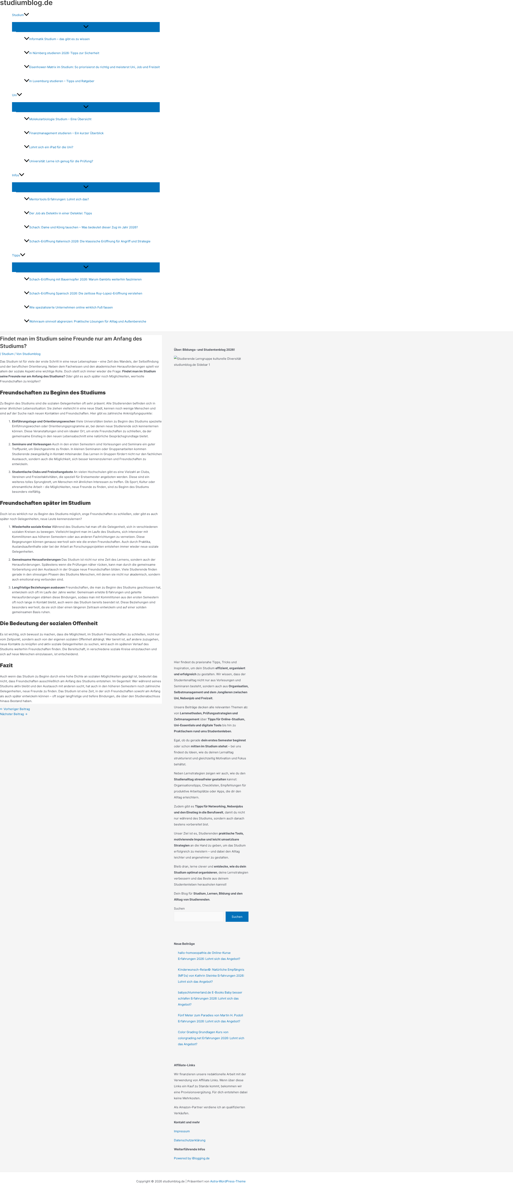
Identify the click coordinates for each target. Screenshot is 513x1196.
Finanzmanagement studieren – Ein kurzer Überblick (66, 133)
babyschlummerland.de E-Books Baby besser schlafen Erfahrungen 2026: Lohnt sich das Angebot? (210, 998)
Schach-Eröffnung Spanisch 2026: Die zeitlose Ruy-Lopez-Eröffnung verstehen (85, 293)
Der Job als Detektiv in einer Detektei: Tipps (60, 213)
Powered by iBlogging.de (192, 1158)
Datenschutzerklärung (189, 1140)
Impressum (182, 1131)
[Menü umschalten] (86, 27)
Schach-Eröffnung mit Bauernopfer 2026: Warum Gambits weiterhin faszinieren (85, 279)
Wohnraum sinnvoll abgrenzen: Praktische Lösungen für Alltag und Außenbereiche (87, 321)
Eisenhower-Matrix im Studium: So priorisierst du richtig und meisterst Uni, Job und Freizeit (94, 67)
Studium (8, 354)
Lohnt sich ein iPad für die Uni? (51, 147)
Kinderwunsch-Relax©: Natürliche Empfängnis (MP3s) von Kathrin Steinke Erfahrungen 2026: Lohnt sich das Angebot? (211, 975)
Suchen (179, 908)
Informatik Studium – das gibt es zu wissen (59, 39)
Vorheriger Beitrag (15, 709)
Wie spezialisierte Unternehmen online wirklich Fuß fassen (71, 307)
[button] (26, 15)
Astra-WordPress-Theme (228, 1181)
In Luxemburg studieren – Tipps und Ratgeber (61, 81)
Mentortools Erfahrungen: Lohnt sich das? (59, 199)
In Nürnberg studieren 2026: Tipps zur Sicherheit (64, 53)
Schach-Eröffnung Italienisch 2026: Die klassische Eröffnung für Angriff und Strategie (89, 241)
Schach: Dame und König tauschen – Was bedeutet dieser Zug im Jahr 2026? (83, 227)
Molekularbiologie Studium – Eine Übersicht (60, 119)
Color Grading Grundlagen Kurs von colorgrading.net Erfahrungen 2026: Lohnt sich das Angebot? (211, 1038)
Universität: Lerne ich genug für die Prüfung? (61, 161)
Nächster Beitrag (13, 714)
